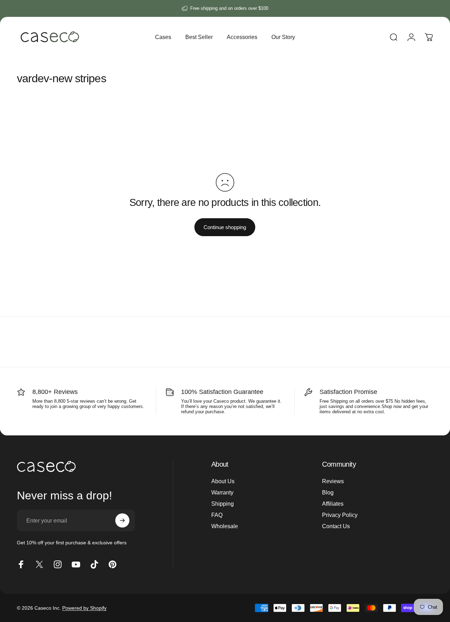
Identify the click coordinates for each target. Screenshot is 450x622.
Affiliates (332, 503)
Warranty (222, 492)
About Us (222, 481)
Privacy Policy (340, 515)
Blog (328, 492)
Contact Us (336, 526)
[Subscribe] (122, 520)
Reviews (333, 481)
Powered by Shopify (84, 608)
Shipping (222, 503)
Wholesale (224, 526)
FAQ (217, 515)
